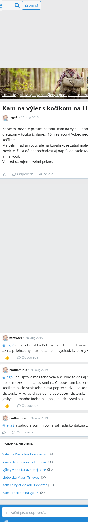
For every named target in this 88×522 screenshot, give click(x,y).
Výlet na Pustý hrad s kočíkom (24, 454)
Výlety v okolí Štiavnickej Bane (24, 469)
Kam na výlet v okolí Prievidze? (24, 485)
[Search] (17, 5)
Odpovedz (25, 174)
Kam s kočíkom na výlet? (20, 493)
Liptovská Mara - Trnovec (20, 477)
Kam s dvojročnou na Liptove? (24, 462)
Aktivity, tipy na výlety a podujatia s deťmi (54, 94)
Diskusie (9, 94)
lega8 (10, 345)
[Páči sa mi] (6, 174)
